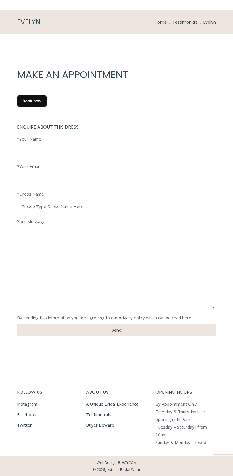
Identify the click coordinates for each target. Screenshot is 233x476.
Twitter (24, 425)
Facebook (26, 414)
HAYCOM (129, 462)
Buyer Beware (100, 425)
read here (181, 317)
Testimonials (98, 414)
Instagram (27, 404)
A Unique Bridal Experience (112, 404)
